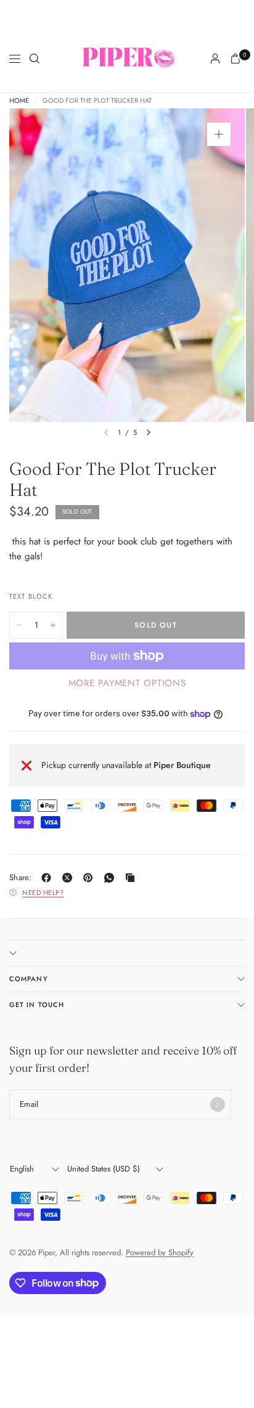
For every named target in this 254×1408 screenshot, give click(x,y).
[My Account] (215, 58)
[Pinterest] (90, 877)
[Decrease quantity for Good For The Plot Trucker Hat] (19, 625)
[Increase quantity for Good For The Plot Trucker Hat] (53, 625)
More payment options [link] (127, 683)
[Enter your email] (217, 1104)
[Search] (34, 58)
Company (28, 979)
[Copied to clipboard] (132, 877)
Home (19, 100)
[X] (69, 877)
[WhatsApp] (111, 877)
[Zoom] (219, 134)
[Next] (148, 432)
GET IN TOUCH (36, 1004)
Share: (20, 877)
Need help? (43, 892)
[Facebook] (48, 877)
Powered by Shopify (160, 1252)
